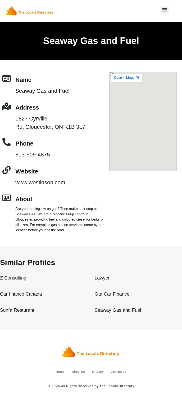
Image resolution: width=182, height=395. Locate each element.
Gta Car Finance (112, 294)
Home (60, 371)
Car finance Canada (21, 294)
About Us (78, 371)
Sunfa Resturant (17, 310)
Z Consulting (13, 277)
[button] (165, 9)
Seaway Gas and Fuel (118, 310)
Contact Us (118, 371)
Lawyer (102, 277)
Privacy (97, 371)
